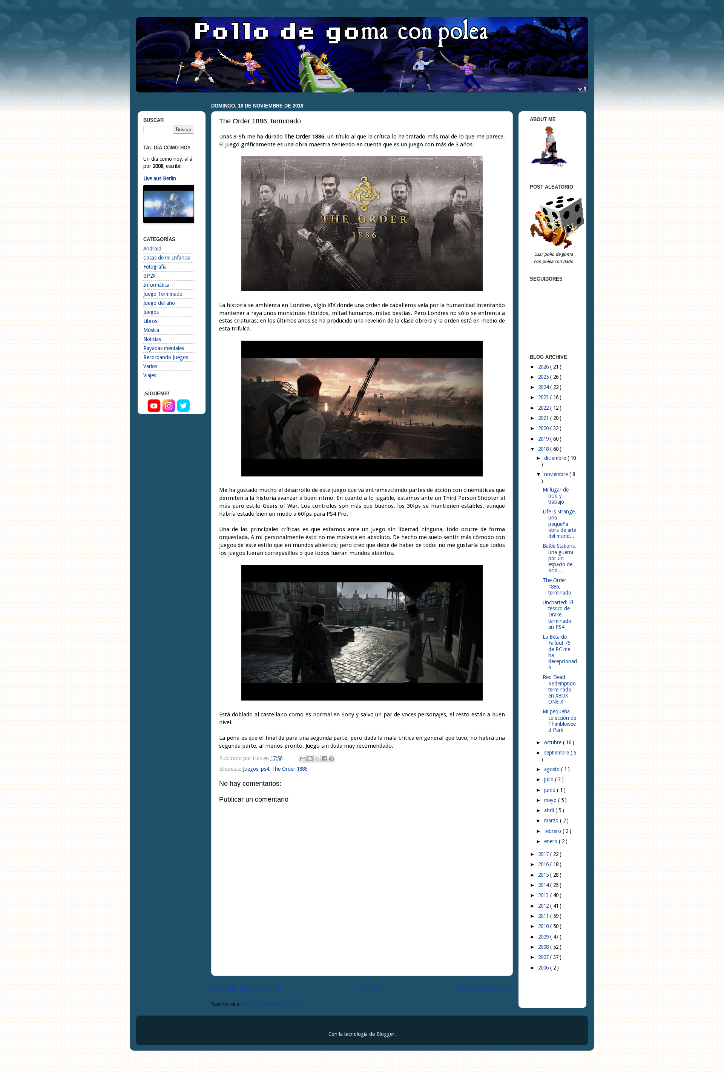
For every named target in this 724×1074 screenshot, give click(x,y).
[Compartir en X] (317, 758)
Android (152, 249)
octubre (553, 742)
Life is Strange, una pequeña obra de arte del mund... (559, 524)
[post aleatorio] (558, 247)
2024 (544, 387)
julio (549, 779)
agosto (552, 769)
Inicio (370, 988)
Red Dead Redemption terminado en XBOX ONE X (559, 689)
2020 (544, 428)
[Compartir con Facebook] (324, 758)
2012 (544, 906)
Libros (150, 321)
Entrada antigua (486, 988)
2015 (544, 875)
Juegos (250, 769)
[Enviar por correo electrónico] (303, 758)
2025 (544, 377)
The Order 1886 (289, 769)
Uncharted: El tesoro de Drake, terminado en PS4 (558, 614)
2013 (544, 895)
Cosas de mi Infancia (166, 258)
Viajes (149, 375)
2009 (544, 937)
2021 (544, 418)
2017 (544, 854)
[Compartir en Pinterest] (331, 758)
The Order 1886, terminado (557, 586)
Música (151, 330)
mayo (551, 800)
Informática (156, 285)
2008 (544, 947)
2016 (544, 864)
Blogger (385, 1034)
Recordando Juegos (165, 357)
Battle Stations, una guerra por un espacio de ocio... (559, 558)
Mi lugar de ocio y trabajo (556, 496)
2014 (544, 885)
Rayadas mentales (163, 348)
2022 (544, 408)
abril (549, 810)
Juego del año (159, 303)
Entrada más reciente (246, 988)
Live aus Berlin (159, 178)
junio (550, 790)
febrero (553, 831)
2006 (544, 968)
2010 (544, 926)
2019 (544, 439)
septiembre (557, 753)
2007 (544, 957)
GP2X (149, 276)
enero (551, 841)
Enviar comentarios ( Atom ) (273, 1004)
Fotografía (155, 267)
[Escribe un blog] (310, 758)
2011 (544, 916)
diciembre (556, 458)
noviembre (556, 474)
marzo (552, 820)
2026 (544, 367)
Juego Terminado (163, 294)
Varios (150, 366)
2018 (544, 449)
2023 (544, 397)
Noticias (152, 339)
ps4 (265, 769)
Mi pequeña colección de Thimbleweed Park (559, 720)
